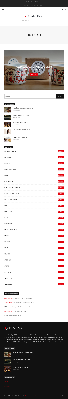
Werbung (8, 278)
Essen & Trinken (10, 169)
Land (6, 205)
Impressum (27, 395)
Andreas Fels (8, 298)
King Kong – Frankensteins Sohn (23, 298)
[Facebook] (62, 10)
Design (34, 63)
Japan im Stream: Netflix (32, 2)
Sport (6, 266)
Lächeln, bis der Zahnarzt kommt (20, 307)
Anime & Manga (10, 151)
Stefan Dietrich (9, 302)
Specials (7, 260)
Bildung (7, 157)
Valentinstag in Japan (20, 137)
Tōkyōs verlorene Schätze (21, 115)
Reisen (6, 248)
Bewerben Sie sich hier (39, 5)
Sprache (7, 272)
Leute (6, 218)
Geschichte (8, 181)
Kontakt (6, 386)
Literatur (8, 224)
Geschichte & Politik (12, 187)
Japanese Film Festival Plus (21, 130)
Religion (7, 254)
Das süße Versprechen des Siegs (23, 108)
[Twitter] (65, 10)
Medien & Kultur (10, 230)
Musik (6, 236)
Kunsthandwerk (10, 199)
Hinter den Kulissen (11, 193)
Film (6, 175)
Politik (7, 242)
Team (6, 381)
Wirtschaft (8, 284)
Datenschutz (33, 395)
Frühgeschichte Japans (20, 311)
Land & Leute (9, 211)
